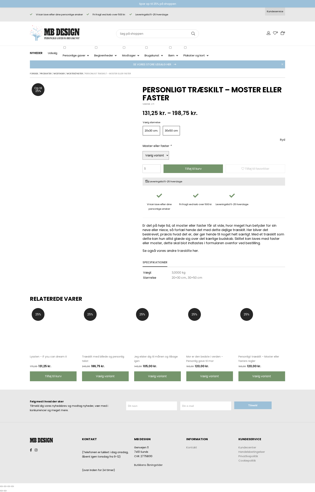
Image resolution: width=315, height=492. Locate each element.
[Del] (5, 486)
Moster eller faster (157, 146)
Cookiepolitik (247, 460)
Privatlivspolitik (248, 456)
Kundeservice (275, 11)
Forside (34, 73)
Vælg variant (105, 376)
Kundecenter (247, 447)
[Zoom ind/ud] (12, 486)
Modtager (59, 73)
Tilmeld (252, 405)
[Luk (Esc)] (1, 486)
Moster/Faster (75, 73)
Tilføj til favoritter (256, 169)
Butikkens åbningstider (148, 465)
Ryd (282, 140)
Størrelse (155, 122)
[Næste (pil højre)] (5, 490)
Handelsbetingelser (251, 452)
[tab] (155, 262)
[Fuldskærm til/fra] (8, 486)
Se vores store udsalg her (152, 64)
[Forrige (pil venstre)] (1, 490)
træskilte (184, 250)
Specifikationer (155, 262)
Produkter (46, 73)
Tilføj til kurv (193, 169)
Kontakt (191, 447)
